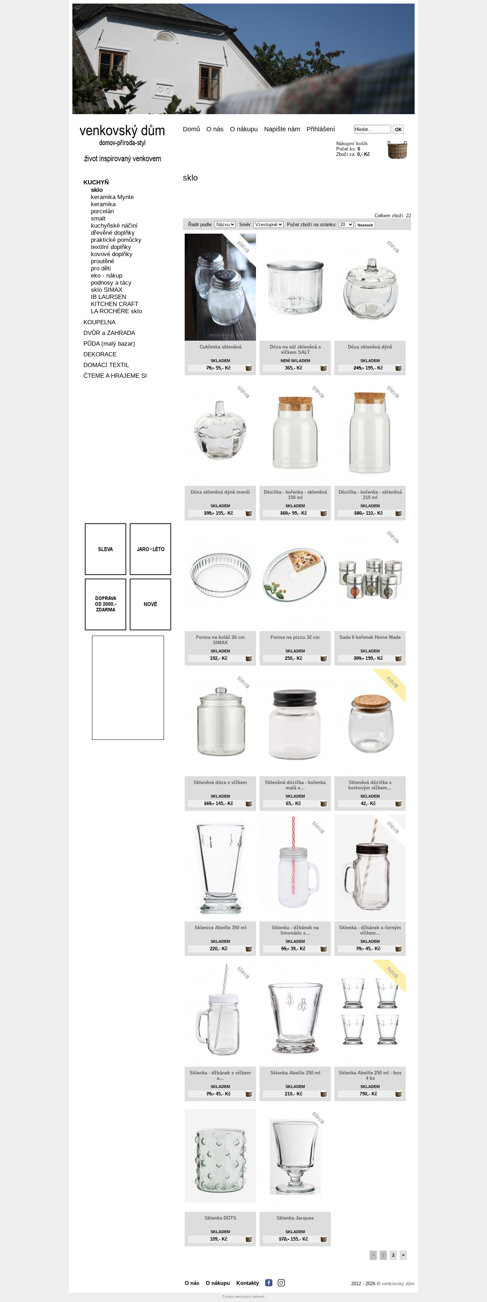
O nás (215, 129)
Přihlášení (321, 129)
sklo (97, 190)
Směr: (245, 224)
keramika (103, 205)
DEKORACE (100, 355)
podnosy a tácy (111, 283)
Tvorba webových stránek (243, 1296)
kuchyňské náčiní (114, 226)
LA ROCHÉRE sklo (116, 312)
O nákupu (244, 129)
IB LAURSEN (108, 297)
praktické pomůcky (116, 240)
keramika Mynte (112, 197)
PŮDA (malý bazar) (109, 344)
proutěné (102, 262)
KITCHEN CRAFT (114, 304)
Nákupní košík (352, 143)
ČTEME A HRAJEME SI (115, 376)
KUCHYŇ (96, 183)
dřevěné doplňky (113, 233)
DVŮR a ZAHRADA (109, 333)
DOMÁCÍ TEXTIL (106, 365)
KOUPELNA (99, 323)
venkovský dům (398, 1283)
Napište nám (282, 129)
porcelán (102, 212)
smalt (98, 219)
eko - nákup (106, 276)
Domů (191, 129)
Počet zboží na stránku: (312, 224)
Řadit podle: (200, 224)
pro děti (101, 269)
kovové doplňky (112, 254)
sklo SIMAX (106, 290)
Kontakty (247, 1283)
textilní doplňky (111, 247)
